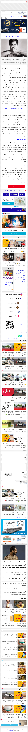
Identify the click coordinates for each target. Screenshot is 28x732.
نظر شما (24, 451)
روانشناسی (21, 33)
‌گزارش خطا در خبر (24, 335)
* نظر (25, 461)
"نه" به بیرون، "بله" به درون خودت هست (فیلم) (20, 280)
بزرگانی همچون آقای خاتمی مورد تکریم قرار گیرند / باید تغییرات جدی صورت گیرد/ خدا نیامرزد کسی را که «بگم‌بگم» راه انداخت (14, 567)
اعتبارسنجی (25, 483)
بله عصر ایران (4, 108)
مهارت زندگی (15, 338)
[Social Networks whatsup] (18, 206)
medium (22, 182)
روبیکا (10, 108)
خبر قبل (7, 195)
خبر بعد (21, 195)
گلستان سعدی (12, 307)
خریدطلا (8, 203)
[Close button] (27, 719)
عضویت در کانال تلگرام (17, 108)
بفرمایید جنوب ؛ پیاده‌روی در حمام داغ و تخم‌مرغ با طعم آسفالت (8, 279)
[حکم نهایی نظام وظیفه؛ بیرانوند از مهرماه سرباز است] (14, 552)
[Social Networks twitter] (17, 206)
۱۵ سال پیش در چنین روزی (13, 299)
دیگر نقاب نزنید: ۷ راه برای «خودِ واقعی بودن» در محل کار (20, 273)
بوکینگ (21, 483)
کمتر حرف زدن (9, 338)
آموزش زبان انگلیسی (12, 312)
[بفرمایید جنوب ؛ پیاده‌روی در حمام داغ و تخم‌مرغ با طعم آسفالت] (8, 273)
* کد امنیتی (24, 472)
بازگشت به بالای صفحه (20, 518)
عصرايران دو (25, 33)
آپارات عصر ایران (12, 316)
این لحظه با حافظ (12, 303)
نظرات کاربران (14, 195)
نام (25, 452)
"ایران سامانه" (11, 730)
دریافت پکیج (14, 234)
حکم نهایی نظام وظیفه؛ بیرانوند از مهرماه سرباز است (13, 562)
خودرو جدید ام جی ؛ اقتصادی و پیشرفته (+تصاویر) (15, 589)
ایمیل (25, 457)
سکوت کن (19, 338)
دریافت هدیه (9, 725)
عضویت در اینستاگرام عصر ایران (13, 294)
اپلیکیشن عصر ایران (19, 325)
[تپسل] (3, 213)
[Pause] (4, 226)
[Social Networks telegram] (15, 206)
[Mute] (6, 226)
